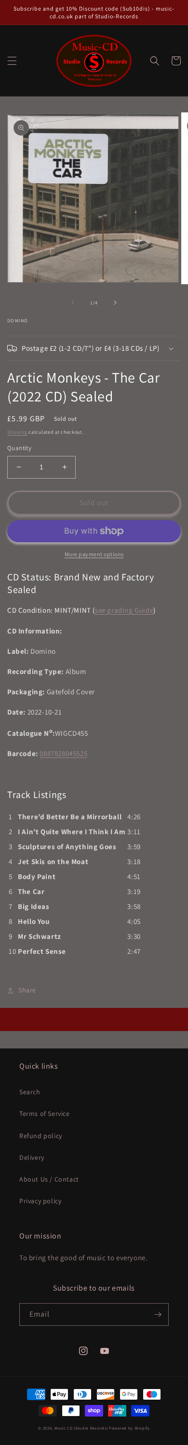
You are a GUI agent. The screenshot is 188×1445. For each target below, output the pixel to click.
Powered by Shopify (129, 1428)
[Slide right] (115, 302)
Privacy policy (40, 1201)
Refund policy (40, 1135)
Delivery (31, 1157)
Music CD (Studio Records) (81, 1428)
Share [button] (27, 990)
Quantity (19, 448)
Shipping (17, 432)
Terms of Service (44, 1113)
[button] (12, 60)
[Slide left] (72, 302)
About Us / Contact (49, 1179)
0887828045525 (63, 753)
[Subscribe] (157, 1314)
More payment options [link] (94, 554)
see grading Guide (124, 610)
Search (29, 1091)
